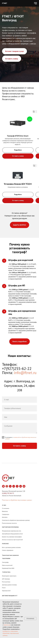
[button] (17, 153)
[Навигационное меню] (35, 3)
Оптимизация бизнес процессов (11, 597)
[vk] (10, 483)
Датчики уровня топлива (9, 582)
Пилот (4, 585)
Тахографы (5, 559)
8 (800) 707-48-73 (8, 490)
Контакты (4, 514)
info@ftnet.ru (25, 369)
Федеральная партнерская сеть (11, 528)
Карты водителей (7, 562)
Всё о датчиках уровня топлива (11, 544)
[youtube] (24, 483)
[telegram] (13, 483)
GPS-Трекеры (6, 576)
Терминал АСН (6, 588)
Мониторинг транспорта (9, 573)
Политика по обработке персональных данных (17, 497)
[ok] (17, 483)
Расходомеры (6, 579)
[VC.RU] (7, 483)
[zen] (3, 483)
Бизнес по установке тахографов (12, 534)
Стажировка (5, 511)
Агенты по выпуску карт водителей (12, 537)
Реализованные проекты (9, 520)
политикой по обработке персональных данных (20, 435)
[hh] (20, 483)
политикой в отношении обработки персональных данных (11, 633)
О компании (5, 505)
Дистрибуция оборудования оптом (12, 531)
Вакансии (5, 508)
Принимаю (6, 625)
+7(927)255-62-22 (17, 365)
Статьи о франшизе (7, 547)
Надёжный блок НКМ (8, 565)
